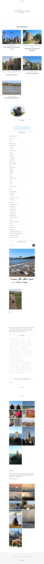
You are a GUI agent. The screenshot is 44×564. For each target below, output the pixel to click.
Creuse (11, 152)
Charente (11, 146)
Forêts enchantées (13, 191)
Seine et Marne (13, 178)
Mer (11, 367)
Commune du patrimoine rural (15, 231)
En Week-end (12, 211)
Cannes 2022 (12, 206)
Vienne (11, 183)
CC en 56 (12, 343)
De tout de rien (12, 138)
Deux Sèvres (12, 154)
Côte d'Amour (13, 348)
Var (10, 180)
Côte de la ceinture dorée (16, 353)
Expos (11, 223)
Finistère (11, 156)
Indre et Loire (12, 161)
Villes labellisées (12, 229)
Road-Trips (11, 202)
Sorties (10, 219)
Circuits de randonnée (14, 221)
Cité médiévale (25, 346)
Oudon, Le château (11, 74)
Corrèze (11, 148)
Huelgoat (11, 195)
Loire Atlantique (12, 45)
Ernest (10, 189)
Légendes (12, 365)
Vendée (11, 181)
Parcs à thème (12, 227)
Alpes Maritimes (13, 145)
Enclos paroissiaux (12, 186)
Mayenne (11, 170)
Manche (11, 169)
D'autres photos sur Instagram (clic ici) (22, 127)
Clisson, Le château (32, 73)
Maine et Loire (12, 167)
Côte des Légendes (28, 353)
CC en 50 (29, 341)
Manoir (17, 365)
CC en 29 (17, 341)
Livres (11, 140)
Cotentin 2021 (12, 208)
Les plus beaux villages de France (16, 233)
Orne (11, 174)
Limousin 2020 (12, 213)
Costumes (12, 199)
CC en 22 (12, 341)
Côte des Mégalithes (14, 355)
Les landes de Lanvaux (15, 362)
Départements (12, 143)
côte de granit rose (26, 350)
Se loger (12, 372)
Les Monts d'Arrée (26, 362)
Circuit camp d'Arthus (15, 346)
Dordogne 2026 (13, 209)
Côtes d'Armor (12, 150)
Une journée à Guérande (11, 97)
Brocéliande (12, 193)
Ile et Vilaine (12, 159)
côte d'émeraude (22, 348)
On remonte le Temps (13, 198)
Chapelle (18, 343)
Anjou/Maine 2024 (13, 204)
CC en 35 (23, 341)
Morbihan (11, 172)
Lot (10, 165)
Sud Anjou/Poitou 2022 (14, 217)
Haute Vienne (12, 157)
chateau (23, 343)
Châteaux (30, 343)
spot (27, 372)
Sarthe (11, 176)
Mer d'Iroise (16, 367)
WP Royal (31, 556)
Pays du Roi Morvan (25, 367)
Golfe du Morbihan (25, 355)
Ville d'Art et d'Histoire (14, 237)
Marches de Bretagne (26, 365)
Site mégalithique (20, 372)
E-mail (10, 382)
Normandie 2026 (13, 215)
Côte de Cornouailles (15, 350)
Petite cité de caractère (14, 235)
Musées (11, 225)
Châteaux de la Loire (13, 136)
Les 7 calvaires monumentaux (16, 360)
